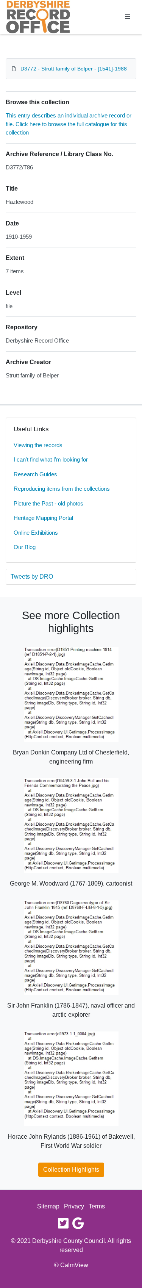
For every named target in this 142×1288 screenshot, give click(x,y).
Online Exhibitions (36, 532)
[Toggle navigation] (127, 17)
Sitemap (48, 1206)
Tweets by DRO (32, 576)
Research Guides (35, 474)
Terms (97, 1206)
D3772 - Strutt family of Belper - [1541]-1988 (73, 69)
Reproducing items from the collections (62, 488)
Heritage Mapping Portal (43, 518)
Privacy (74, 1206)
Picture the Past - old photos (48, 503)
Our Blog (25, 547)
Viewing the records (38, 445)
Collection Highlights (71, 1169)
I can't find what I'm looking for (51, 459)
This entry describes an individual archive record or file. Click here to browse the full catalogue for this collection (68, 124)
